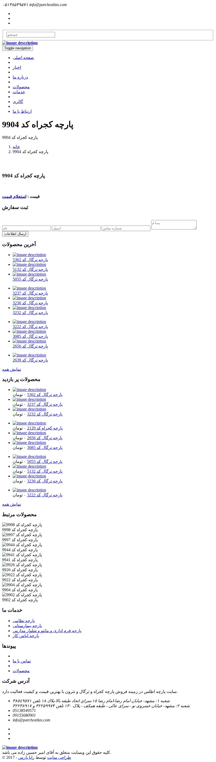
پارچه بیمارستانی (27, 625)
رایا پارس (26, 757)
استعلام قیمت (14, 196)
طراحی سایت (59, 757)
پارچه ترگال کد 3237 (30, 293)
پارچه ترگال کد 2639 (30, 360)
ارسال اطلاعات (15, 234)
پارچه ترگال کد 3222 (30, 326)
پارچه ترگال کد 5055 (30, 279)
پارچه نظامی (24, 620)
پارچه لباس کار (26, 635)
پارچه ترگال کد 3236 (30, 303)
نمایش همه (11, 369)
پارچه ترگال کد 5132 (30, 269)
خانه (16, 146)
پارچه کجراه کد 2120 (45, 428)
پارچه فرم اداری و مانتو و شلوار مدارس (47, 630)
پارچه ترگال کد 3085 (30, 336)
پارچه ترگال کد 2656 (30, 346)
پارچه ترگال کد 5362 (30, 259)
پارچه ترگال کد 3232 (30, 312)
